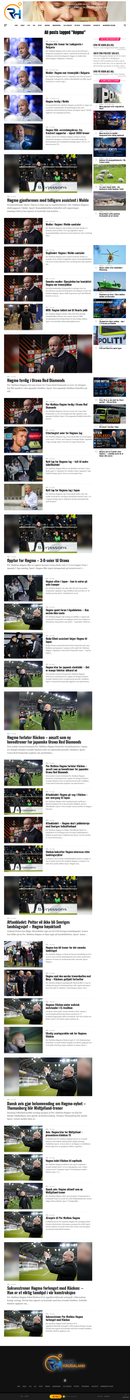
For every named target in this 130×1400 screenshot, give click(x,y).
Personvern (86, 25)
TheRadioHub (125, 1397)
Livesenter (96, 25)
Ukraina (47, 25)
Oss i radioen (67, 25)
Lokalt (23, 25)
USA (34, 25)
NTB (29, 25)
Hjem (16, 25)
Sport (40, 25)
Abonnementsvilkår (109, 25)
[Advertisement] (109, 231)
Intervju (77, 25)
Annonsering (57, 25)
